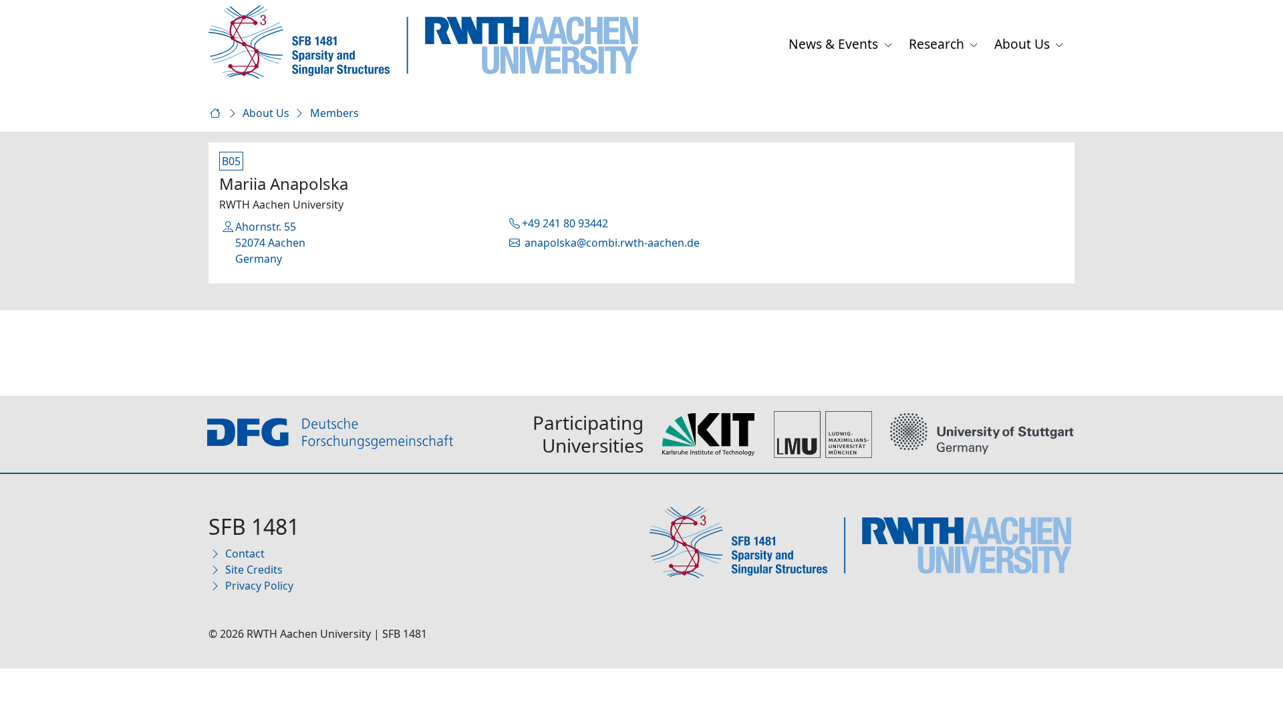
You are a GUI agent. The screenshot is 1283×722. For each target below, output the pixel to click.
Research (938, 44)
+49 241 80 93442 (565, 223)
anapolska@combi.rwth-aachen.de (611, 242)
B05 (231, 161)
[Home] (217, 113)
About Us (1023, 44)
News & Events (835, 44)
